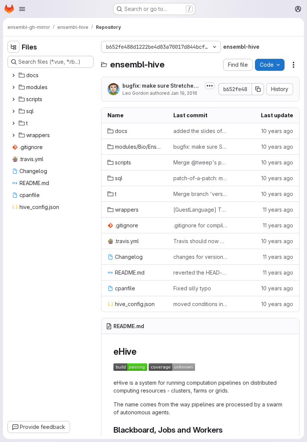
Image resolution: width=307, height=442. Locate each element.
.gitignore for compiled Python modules (200, 225)
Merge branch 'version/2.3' (200, 194)
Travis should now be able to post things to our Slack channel (200, 241)
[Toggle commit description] (210, 85)
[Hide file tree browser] (13, 47)
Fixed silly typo (192, 288)
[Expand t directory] (13, 123)
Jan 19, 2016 (184, 93)
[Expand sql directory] (13, 111)
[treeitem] (51, 75)
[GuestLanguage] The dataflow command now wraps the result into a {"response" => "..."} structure (200, 209)
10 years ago (277, 131)
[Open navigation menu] (22, 9)
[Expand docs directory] (13, 75)
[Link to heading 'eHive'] (141, 351)
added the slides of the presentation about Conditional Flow (200, 131)
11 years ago (278, 209)
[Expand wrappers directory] (13, 135)
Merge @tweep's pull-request (200, 162)
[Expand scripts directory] (13, 99)
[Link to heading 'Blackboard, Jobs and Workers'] (227, 430)
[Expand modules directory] (13, 87)
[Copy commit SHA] (258, 89)
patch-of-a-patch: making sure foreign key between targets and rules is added (200, 178)
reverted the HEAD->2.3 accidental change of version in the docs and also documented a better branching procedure (200, 272)
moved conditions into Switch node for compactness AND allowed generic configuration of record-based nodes (200, 304)
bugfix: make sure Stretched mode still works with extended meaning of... (161, 86)
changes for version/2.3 (200, 257)
